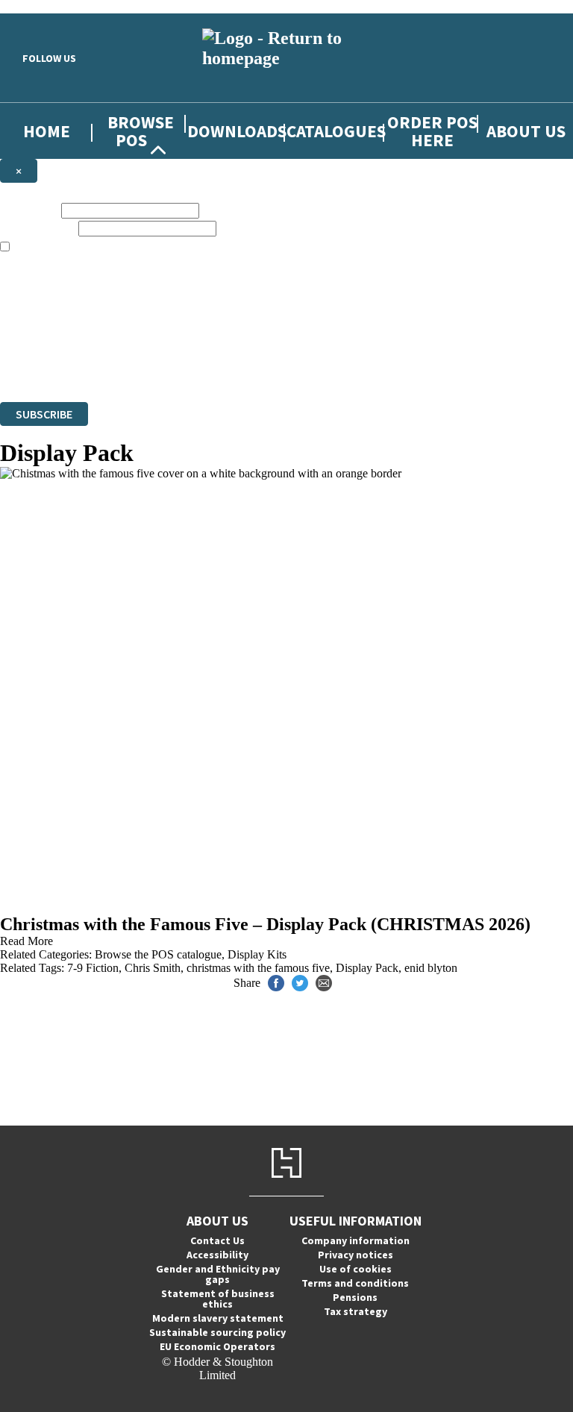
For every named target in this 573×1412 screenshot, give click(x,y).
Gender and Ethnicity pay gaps (218, 1274)
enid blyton (430, 967)
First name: (29, 210)
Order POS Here (432, 130)
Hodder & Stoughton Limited (171, 354)
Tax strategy (355, 1311)
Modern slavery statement (218, 1318)
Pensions (355, 1297)
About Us (526, 131)
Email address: (37, 228)
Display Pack (367, 967)
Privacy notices (355, 1254)
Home (46, 131)
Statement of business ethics (218, 1299)
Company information (355, 1240)
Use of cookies (355, 1268)
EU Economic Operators (217, 1346)
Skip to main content (48, 6)
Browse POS (140, 130)
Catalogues (336, 131)
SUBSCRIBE (44, 414)
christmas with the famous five (258, 967)
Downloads (236, 131)
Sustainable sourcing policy (217, 1332)
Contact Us (217, 1240)
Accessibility (217, 1254)
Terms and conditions (355, 1283)
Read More (26, 941)
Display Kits (257, 954)
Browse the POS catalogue (158, 954)
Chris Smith (153, 967)
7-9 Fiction (93, 967)
